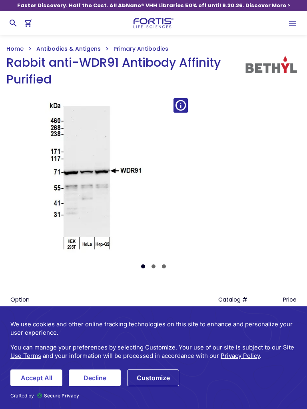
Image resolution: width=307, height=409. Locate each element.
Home (15, 49)
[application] (153, 357)
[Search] (13, 23)
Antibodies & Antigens (68, 49)
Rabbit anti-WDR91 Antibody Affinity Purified (113, 71)
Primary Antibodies (141, 49)
